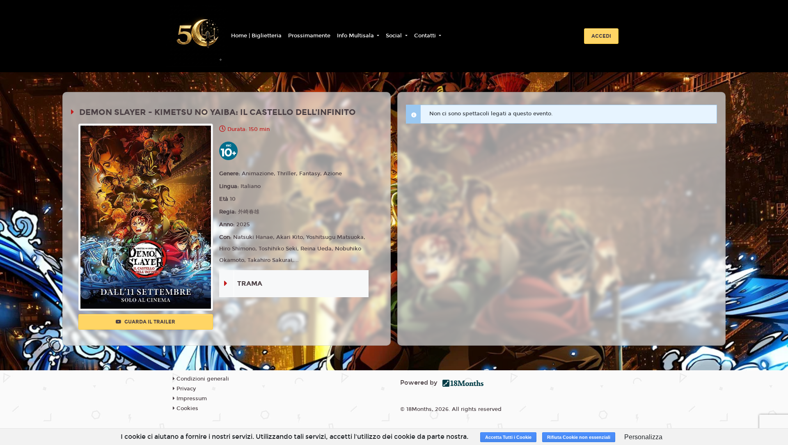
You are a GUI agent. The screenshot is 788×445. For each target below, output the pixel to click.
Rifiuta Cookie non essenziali (578, 437)
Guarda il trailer (149, 322)
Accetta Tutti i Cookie (508, 437)
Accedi (601, 36)
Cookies (186, 408)
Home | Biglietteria (256, 35)
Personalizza (643, 437)
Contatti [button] (426, 35)
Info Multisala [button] (356, 35)
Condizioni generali (202, 379)
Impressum (191, 398)
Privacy (185, 388)
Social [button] (394, 35)
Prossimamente (309, 35)
